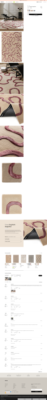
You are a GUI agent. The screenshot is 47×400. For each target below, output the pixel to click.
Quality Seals (14, 387)
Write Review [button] (40, 275)
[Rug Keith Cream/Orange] (8, 259)
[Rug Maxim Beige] (38, 259)
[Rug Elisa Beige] (23, 259)
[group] (8, 275)
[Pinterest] (12, 391)
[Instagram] (16, 391)
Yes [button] (14, 320)
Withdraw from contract (24, 387)
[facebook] (17, 391)
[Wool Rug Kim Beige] (15, 259)
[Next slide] (41, 253)
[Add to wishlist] (28, 14)
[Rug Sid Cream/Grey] (31, 259)
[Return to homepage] (6, 380)
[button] (6, 278)
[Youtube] (14, 391)
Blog (13, 388)
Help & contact (41, 0)
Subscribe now (36, 391)
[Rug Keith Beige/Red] (31, 10)
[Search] (41, 2)
